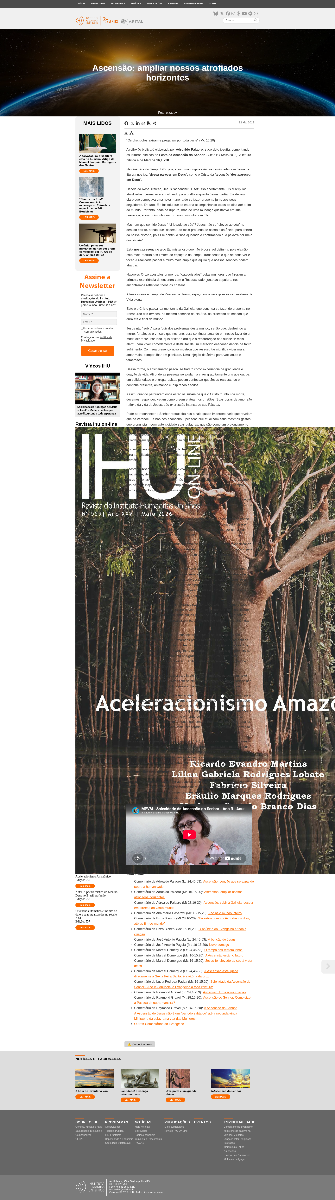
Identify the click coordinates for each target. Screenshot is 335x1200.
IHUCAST (140, 1142)
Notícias (136, 3)
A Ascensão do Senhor (220, 1008)
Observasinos (113, 1126)
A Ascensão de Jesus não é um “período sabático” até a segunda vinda (185, 1013)
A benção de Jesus (222, 939)
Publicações (154, 3)
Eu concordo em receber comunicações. (99, 330)
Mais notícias (142, 1126)
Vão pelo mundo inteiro (225, 913)
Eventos (173, 3)
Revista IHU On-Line (175, 1130)
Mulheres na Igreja (234, 1159)
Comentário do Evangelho (238, 1126)
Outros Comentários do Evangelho (159, 1024)
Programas (118, 3)
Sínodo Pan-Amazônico (237, 1155)
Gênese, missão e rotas (88, 1126)
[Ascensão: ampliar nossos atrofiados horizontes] (154, 123)
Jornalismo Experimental (148, 1139)
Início (81, 3)
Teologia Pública (114, 1130)
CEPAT (79, 1139)
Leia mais (85, 886)
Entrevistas (141, 1130)
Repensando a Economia (119, 1139)
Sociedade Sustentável (118, 1142)
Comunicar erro (140, 1044)
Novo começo (219, 945)
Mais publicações (174, 1126)
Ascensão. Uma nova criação (224, 992)
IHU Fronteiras (113, 1134)
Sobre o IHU (98, 3)
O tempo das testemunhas (223, 950)
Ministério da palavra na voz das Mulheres (165, 1019)
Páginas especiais (145, 1134)
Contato (214, 3)
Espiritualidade (193, 3)
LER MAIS (89, 171)
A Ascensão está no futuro (224, 955)
